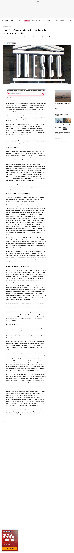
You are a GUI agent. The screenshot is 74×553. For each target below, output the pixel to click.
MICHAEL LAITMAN (10, 97)
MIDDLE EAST (49, 20)
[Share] (4, 43)
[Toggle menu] (2, 20)
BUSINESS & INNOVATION (59, 20)
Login (70, 20)
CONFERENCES (27, 20)
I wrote (16, 105)
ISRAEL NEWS (34, 20)
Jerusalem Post (5, 26)
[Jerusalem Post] (12, 20)
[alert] (10, 540)
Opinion (10, 26)
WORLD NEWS (42, 20)
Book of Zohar (5, 421)
